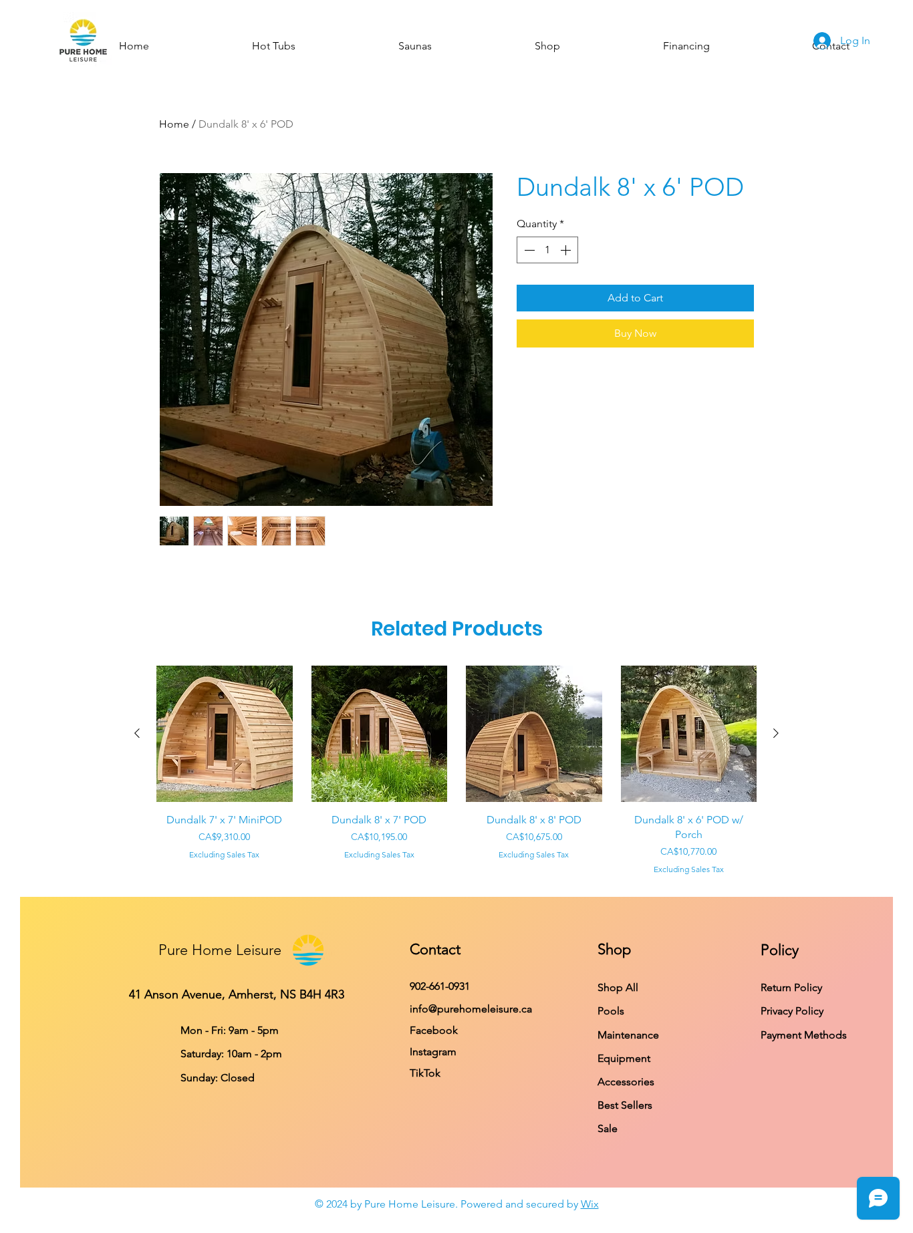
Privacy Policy (793, 1010)
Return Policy (791, 987)
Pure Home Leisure (219, 950)
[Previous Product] (137, 733)
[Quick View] (224, 734)
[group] (456, 770)
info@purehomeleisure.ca (471, 1008)
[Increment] (566, 250)
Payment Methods (805, 1035)
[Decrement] (528, 250)
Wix (590, 1204)
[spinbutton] (547, 250)
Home (174, 124)
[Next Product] (776, 733)
